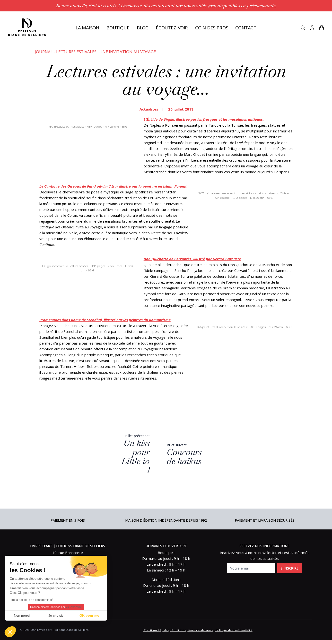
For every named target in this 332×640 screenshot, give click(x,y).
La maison (87, 28)
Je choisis (55, 615)
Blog (143, 28)
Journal (44, 51)
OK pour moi (89, 615)
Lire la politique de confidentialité (31, 600)
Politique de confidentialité (234, 630)
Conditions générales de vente (191, 630)
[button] (10, 632)
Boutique (118, 28)
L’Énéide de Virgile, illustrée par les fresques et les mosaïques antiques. (204, 119)
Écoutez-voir (172, 28)
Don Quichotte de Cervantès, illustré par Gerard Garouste (192, 258)
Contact (245, 28)
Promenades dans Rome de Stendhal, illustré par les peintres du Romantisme (105, 319)
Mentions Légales (156, 630)
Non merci (22, 615)
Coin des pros (211, 28)
